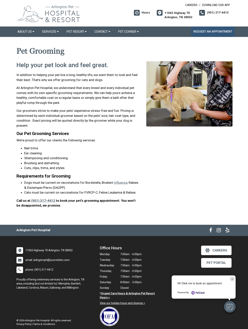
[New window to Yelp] (227, 230)
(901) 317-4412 (43, 201)
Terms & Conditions (44, 324)
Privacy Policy (23, 324)
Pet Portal (216, 263)
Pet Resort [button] (75, 31)
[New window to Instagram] (219, 230)
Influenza (120, 183)
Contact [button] (101, 31)
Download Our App (216, 5)
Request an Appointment (212, 31)
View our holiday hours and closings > (122, 303)
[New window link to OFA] (110, 316)
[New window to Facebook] (210, 230)
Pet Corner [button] (127, 31)
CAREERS (191, 5)
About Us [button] (25, 31)
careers (220, 250)
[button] (230, 307)
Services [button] (49, 31)
